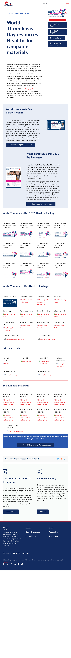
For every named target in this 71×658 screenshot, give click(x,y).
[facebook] (4, 564)
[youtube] (18, 564)
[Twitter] (58, 459)
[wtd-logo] (8, 2)
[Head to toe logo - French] (61, 234)
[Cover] (56, 121)
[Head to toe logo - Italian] (27, 254)
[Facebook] (54, 459)
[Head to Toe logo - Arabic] (61, 301)
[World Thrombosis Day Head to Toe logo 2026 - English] (10, 234)
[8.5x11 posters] (28, 362)
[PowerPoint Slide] (18, 375)
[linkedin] (15, 564)
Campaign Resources (32, 89)
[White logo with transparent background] (44, 302)
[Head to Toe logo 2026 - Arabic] (27, 234)
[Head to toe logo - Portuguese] (44, 254)
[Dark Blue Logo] (10, 303)
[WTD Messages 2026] (13, 167)
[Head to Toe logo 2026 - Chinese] (44, 234)
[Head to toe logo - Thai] (27, 272)
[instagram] (11, 564)
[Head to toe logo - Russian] (61, 254)
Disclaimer (6, 562)
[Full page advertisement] (62, 365)
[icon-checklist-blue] (5, 470)
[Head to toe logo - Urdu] (61, 274)
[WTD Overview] (10, 364)
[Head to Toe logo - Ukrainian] (44, 274)
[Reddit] (61, 459)
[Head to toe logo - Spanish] (10, 274)
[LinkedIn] (64, 459)
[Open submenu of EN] (46, 3)
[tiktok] (22, 564)
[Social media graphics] (10, 402)
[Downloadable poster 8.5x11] (46, 363)
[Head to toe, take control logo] (27, 301)
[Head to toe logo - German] (10, 254)
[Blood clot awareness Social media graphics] (10, 418)
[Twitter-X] (7, 564)
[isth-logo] (6, 528)
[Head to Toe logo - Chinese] (10, 316)
